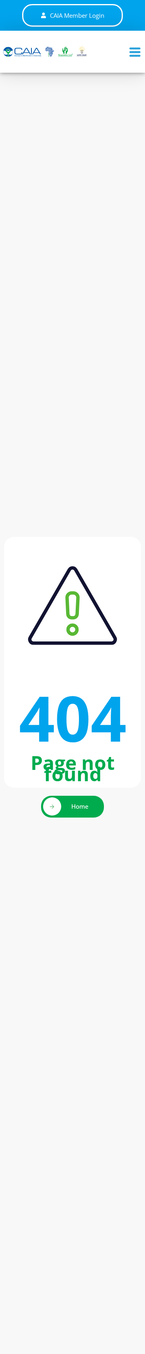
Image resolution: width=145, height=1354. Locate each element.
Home (80, 806)
